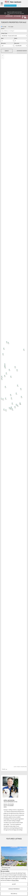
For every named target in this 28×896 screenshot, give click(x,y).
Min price (3, 43)
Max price (16, 43)
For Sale (4, 26)
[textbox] (14, 31)
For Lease (10, 26)
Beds (2, 38)
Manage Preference (14, 889)
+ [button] (3, 56)
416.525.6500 (10, 16)
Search (2, 28)
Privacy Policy (15, 880)
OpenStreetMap (24, 766)
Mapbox (18, 766)
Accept (14, 884)
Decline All (14, 893)
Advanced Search (22, 50)
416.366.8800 (18, 16)
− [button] (3, 58)
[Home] (7, 2)
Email (24, 16)
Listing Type (4, 33)
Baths (15, 38)
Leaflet (15, 766)
